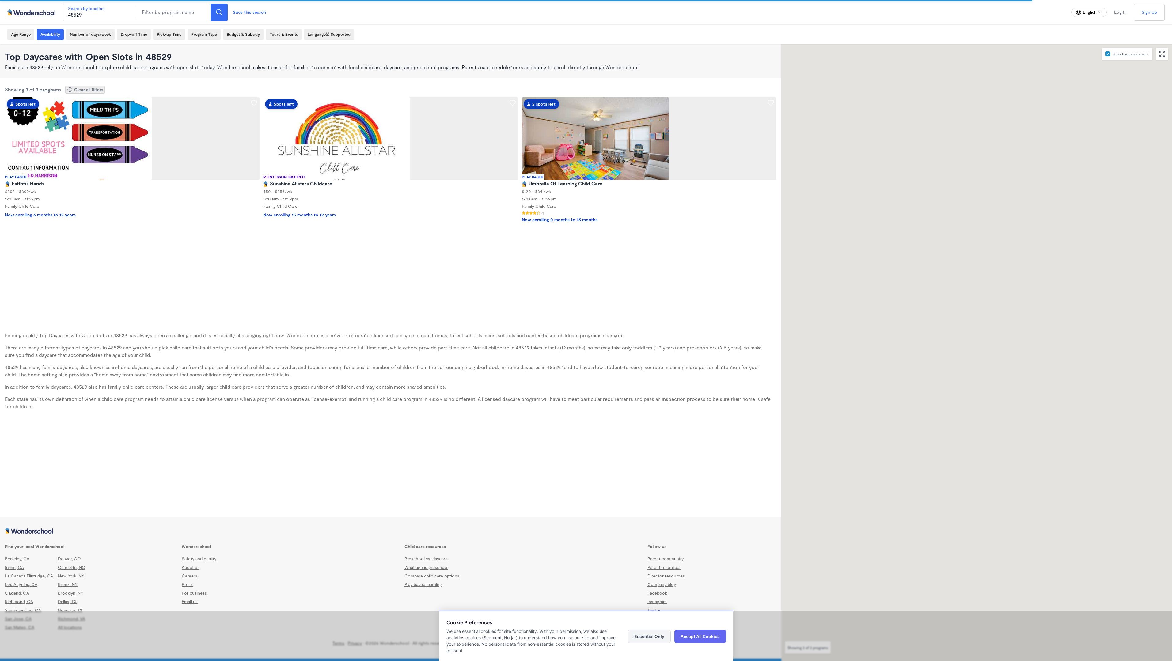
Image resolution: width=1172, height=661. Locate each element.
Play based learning (423, 584)
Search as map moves (1131, 54)
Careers (189, 575)
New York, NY (71, 575)
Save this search (249, 12)
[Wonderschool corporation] (390, 531)
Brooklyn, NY (70, 593)
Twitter (654, 610)
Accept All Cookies (700, 636)
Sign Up (1149, 12)
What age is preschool (426, 567)
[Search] (219, 12)
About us (190, 567)
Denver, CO (69, 558)
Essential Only (649, 636)
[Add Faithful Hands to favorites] (254, 102)
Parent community (665, 558)
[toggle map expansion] (1162, 54)
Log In (1120, 12)
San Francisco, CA (23, 610)
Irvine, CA (14, 567)
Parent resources (664, 567)
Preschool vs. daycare (426, 558)
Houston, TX (70, 610)
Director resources (666, 575)
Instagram (657, 601)
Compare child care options (431, 575)
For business (194, 593)
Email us (190, 601)
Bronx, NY (68, 584)
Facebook (657, 593)
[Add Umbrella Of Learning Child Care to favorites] (771, 102)
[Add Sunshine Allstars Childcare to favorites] (512, 102)
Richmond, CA (19, 601)
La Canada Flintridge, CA (29, 575)
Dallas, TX (67, 601)
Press (187, 584)
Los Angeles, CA (21, 584)
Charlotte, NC (71, 567)
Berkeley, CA (17, 558)
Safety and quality (199, 558)
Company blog (661, 584)
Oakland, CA (17, 593)
